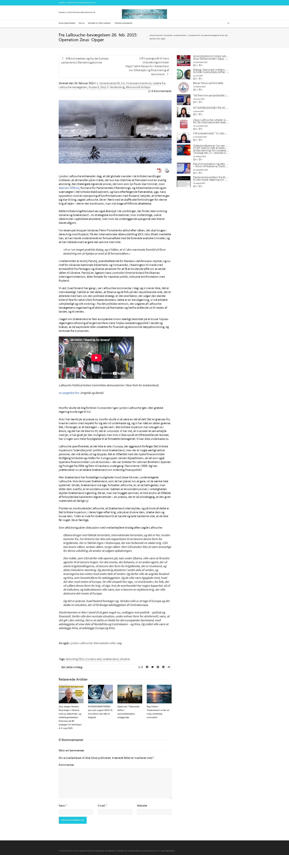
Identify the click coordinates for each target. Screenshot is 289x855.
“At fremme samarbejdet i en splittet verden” (211, 95)
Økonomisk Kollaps (138, 87)
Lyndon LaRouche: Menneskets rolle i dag (96, 643)
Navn (62, 806)
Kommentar (66, 765)
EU (123, 83)
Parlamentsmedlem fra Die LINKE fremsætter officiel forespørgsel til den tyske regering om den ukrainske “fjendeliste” (211, 178)
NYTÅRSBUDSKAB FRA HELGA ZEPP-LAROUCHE (211, 108)
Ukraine (125, 659)
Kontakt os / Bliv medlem (99, 23)
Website (142, 806)
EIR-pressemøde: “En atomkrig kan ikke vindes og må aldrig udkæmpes (211, 133)
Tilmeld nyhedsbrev (123, 23)
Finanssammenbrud (138, 83)
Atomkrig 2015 (75, 659)
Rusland (94, 87)
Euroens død (94, 659)
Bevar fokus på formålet (208, 83)
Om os (81, 23)
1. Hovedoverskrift (108, 83)
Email (101, 806)
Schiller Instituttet (155, 35)
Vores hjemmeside (67, 23)
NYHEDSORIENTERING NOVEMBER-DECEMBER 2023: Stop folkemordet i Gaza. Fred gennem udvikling (211, 57)
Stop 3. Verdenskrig (112, 87)
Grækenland (110, 659)
